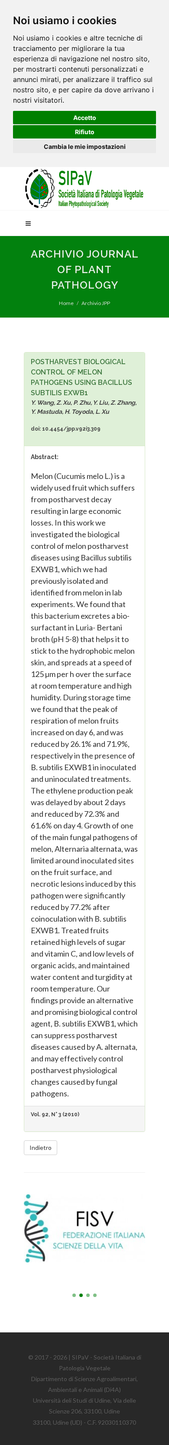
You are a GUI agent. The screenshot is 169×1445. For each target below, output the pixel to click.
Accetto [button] (84, 117)
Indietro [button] (40, 1147)
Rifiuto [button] (84, 131)
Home (66, 303)
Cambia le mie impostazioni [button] (85, 146)
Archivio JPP (95, 303)
